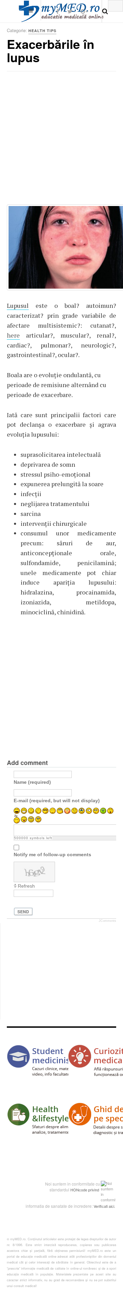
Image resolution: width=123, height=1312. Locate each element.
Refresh (26, 886)
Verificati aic (103, 1206)
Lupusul (18, 305)
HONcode (78, 1189)
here (13, 335)
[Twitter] (69, 11)
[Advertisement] (61, 140)
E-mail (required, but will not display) (57, 800)
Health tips (42, 30)
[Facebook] (57, 11)
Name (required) (32, 782)
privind (93, 1189)
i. (114, 1206)
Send (23, 911)
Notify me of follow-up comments (52, 854)
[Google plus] (84, 11)
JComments (107, 920)
